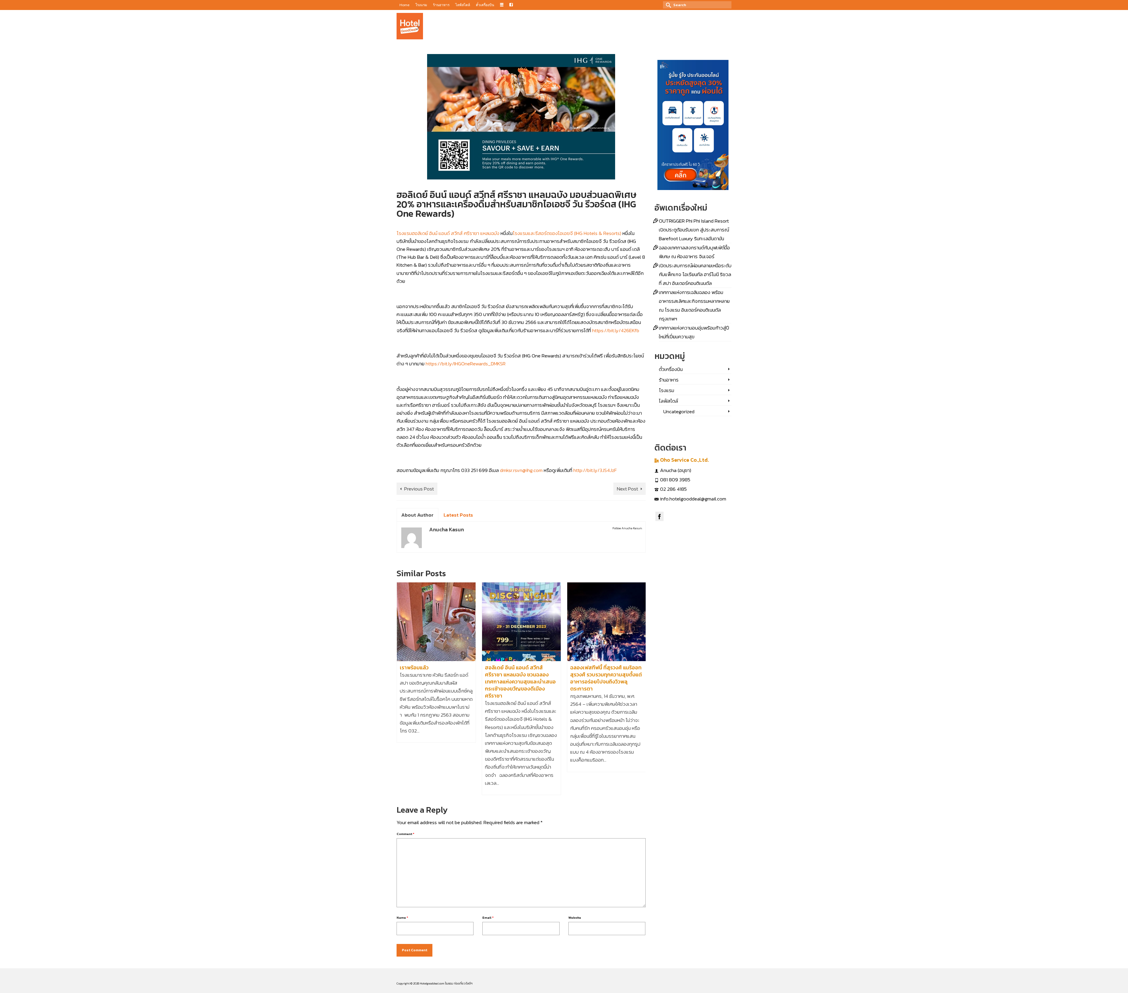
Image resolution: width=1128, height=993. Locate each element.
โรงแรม (471, 223)
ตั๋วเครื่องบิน (671, 369)
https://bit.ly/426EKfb (615, 330)
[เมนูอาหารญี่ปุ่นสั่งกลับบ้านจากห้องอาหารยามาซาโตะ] (609, 621)
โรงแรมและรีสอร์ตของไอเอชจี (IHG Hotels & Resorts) (567, 233)
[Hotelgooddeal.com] (410, 26)
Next (640, 689)
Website (574, 917)
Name (402, 917)
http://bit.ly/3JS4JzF (595, 470)
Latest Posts (458, 515)
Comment (405, 833)
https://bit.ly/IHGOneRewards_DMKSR (466, 363)
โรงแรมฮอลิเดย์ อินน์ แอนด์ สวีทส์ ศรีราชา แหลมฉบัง (448, 233)
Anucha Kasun (416, 223)
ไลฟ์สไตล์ (668, 401)
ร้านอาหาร (458, 223)
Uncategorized (678, 411)
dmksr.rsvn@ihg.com (521, 470)
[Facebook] (659, 516)
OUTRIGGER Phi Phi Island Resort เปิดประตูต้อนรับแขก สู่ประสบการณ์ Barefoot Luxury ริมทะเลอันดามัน (694, 229)
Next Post (627, 489)
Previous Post (419, 489)
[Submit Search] (667, 5)
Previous (402, 689)
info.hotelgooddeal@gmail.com (693, 499)
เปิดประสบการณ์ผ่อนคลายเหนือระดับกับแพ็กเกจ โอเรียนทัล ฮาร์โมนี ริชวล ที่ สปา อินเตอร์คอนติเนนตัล (695, 274)
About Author (417, 515)
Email (488, 917)
